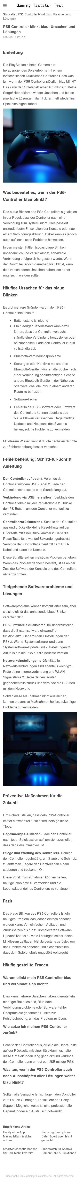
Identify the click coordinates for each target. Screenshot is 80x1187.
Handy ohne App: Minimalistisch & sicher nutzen (17, 1136)
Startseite (9, 14)
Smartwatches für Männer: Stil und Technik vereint (20, 1151)
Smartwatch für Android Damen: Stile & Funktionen (58, 1151)
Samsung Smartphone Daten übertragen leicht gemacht (56, 1136)
